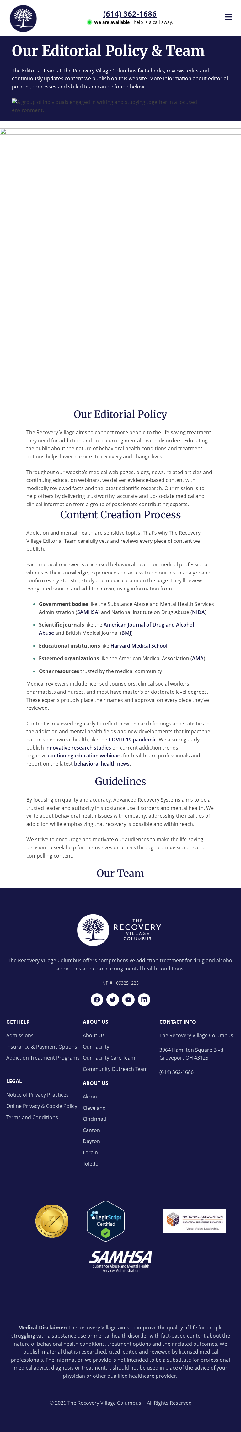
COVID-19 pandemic (132, 739)
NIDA (198, 612)
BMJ (126, 632)
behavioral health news (102, 763)
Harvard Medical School (138, 645)
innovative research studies (78, 747)
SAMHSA (87, 612)
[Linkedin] (144, 999)
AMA (198, 658)
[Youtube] (128, 999)
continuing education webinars (85, 755)
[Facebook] (97, 999)
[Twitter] (112, 999)
